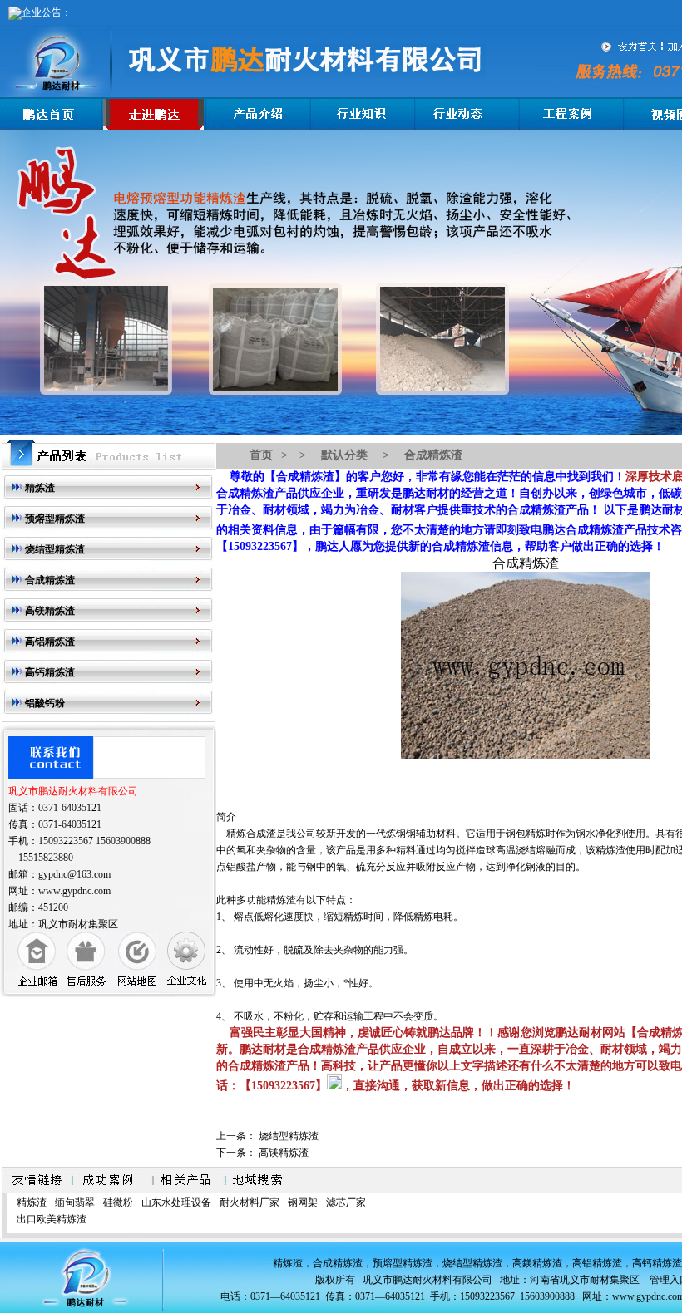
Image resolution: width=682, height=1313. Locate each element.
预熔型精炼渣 (55, 518)
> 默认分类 (332, 455)
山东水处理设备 (176, 1202)
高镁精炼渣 (50, 611)
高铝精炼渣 (50, 641)
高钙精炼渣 (50, 672)
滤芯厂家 (346, 1202)
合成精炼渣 (50, 580)
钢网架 (303, 1202)
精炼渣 (40, 488)
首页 (261, 455)
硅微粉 (118, 1202)
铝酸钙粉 (45, 703)
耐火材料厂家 (249, 1202)
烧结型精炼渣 (55, 549)
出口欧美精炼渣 (51, 1219)
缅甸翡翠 (75, 1202)
